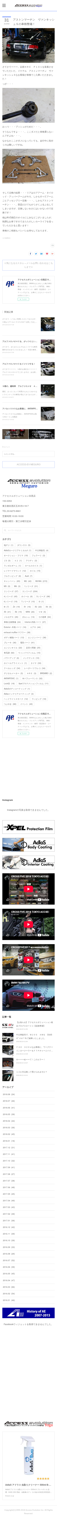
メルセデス (11, 616)
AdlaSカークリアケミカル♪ (17, 550)
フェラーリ (38, 555)
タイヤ (36, 663)
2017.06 (9, 1187)
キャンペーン (12, 581)
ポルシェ (28, 616)
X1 (27, 606)
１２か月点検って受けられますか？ (31, 1071)
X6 (18, 611)
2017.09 (9, 1167)
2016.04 (9, 1280)
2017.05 (9, 1193)
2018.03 (9, 1127)
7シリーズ (28, 601)
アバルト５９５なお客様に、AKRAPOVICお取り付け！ (26, 408)
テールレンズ (12, 668)
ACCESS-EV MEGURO (28, 464)
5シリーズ (43, 596)
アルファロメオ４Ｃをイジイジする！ (18, 363)
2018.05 (9, 1114)
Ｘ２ (18, 560)
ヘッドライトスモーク (16, 698)
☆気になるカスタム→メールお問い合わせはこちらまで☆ (28, 265)
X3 (38, 606)
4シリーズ (10, 596)
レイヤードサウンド (15, 570)
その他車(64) (6, 238)
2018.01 (9, 1140)
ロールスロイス (33, 565)
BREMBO (46, 673)
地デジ (8, 545)
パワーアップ (11, 658)
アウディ (31, 560)
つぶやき (10, 704)
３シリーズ (30, 591)
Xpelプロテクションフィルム (33, 683)
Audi (28, 576)
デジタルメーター (13, 673)
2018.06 (9, 1107)
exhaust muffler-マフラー (17, 632)
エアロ (35, 627)
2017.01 (9, 1220)
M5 (7, 586)
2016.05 (9, 1273)
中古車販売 (41, 550)
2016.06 (9, 1267)
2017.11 (9, 1154)
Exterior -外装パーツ (15, 627)
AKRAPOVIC (11, 678)
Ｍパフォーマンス (32, 678)
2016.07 (9, 1260)
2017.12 (9, 1147)
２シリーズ (11, 591)
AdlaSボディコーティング (17, 688)
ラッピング (39, 698)
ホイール (27, 596)
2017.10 (9, 1160)
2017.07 (9, 1180)
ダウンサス (23, 545)
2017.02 (9, 1213)
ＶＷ (42, 611)
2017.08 (9, 1174)
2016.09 (9, 1247)
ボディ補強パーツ (14, 637)
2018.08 (9, 1094)
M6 (17, 586)
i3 (41, 601)
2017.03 (9, 1207)
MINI (30, 611)
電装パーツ (27, 642)
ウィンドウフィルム (29, 652)
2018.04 (9, 1120)
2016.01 (9, 1300)
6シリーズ (10, 601)
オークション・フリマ (16, 555)
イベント (26, 704)
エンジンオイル (13, 647)
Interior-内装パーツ (35, 622)
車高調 (9, 652)
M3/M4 (41, 581)
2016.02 (9, 1293)
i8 (6, 606)
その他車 (44, 616)
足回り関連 (33, 647)
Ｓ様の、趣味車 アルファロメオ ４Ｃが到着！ (23, 386)
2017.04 (9, 1200)
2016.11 (9, 1233)
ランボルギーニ (12, 565)
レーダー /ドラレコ (34, 668)
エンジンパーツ (37, 637)
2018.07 (9, 1100)
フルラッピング (12, 576)
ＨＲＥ (31, 673)
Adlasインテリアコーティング (19, 693)
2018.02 (9, 1134)
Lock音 (9, 683)
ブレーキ (10, 642)
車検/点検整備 (12, 622)
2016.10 (9, 1240)
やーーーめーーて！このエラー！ (30, 1059)
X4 (49, 606)
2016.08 (9, 1253)
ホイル (35, 570)
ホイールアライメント (15, 663)
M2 (28, 581)
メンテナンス (31, 658)
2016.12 (9, 1227)
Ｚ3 (7, 560)
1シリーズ (31, 586)
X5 (7, 611)
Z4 (16, 606)
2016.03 (9, 1287)
